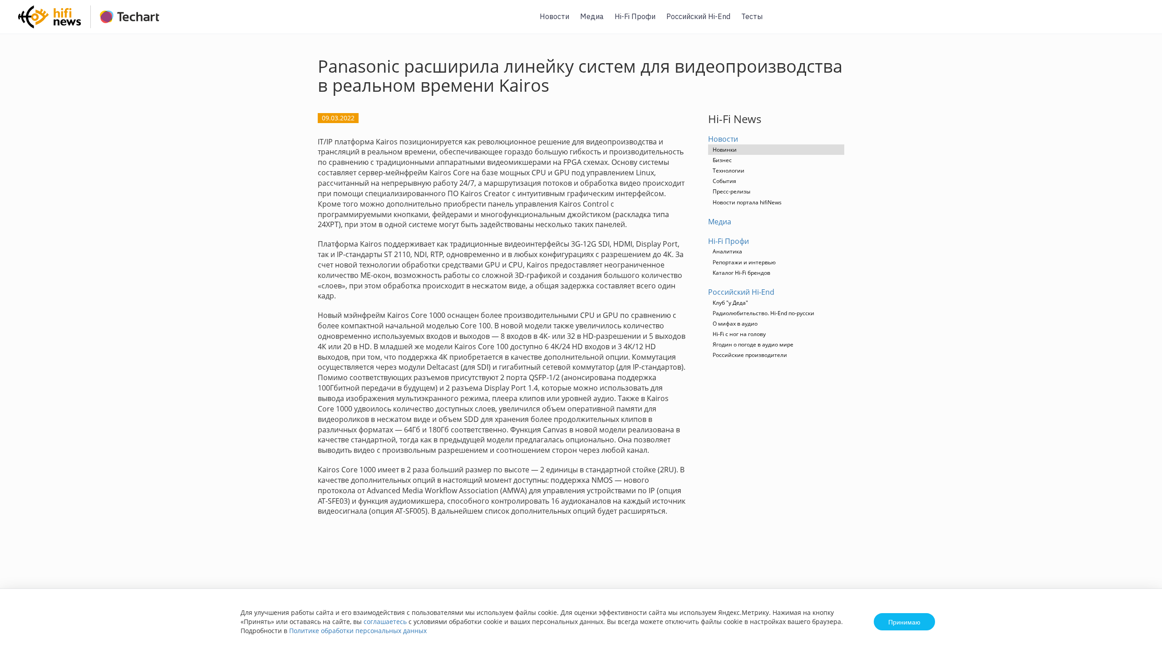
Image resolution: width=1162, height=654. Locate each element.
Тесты (752, 16)
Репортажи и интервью (744, 262)
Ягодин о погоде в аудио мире (753, 344)
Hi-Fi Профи (635, 16)
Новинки (725, 150)
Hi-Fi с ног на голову (739, 334)
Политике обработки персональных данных (358, 630)
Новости (554, 16)
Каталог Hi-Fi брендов (741, 273)
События (724, 181)
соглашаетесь (385, 621)
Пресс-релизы (731, 191)
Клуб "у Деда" (730, 303)
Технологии (728, 170)
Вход (1141, 22)
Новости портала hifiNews (747, 202)
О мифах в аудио (735, 323)
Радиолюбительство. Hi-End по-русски (763, 313)
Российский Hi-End (698, 16)
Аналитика (727, 251)
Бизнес (722, 160)
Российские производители (750, 355)
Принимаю (904, 621)
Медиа (592, 16)
